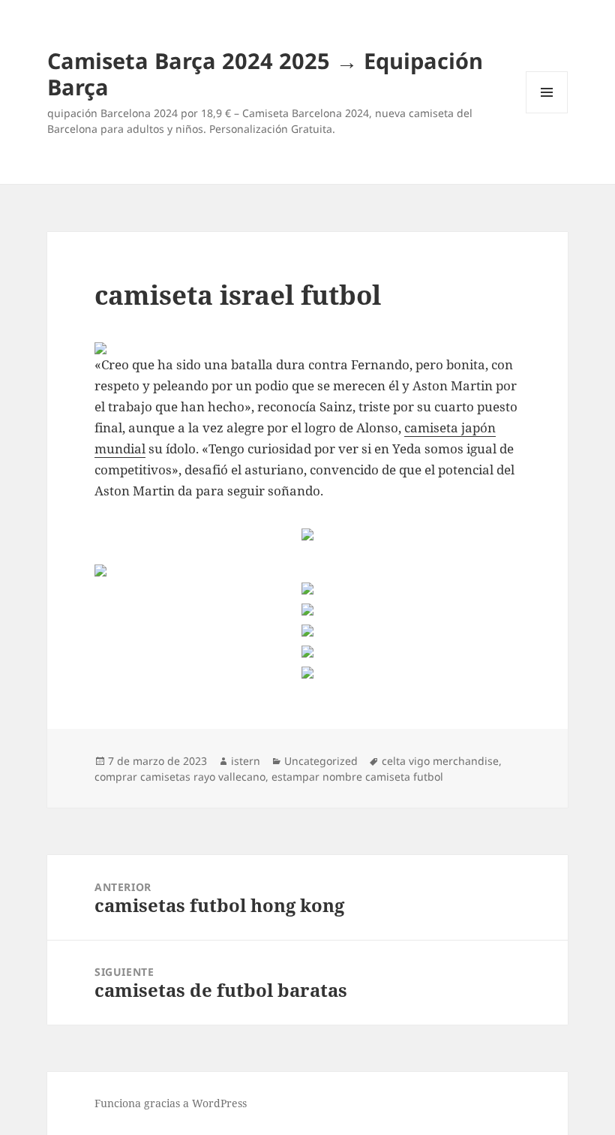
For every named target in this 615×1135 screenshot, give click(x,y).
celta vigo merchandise (440, 761)
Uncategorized (321, 761)
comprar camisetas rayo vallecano (180, 776)
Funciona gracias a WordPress (170, 1103)
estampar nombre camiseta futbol (357, 776)
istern (245, 761)
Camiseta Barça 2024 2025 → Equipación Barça (265, 73)
